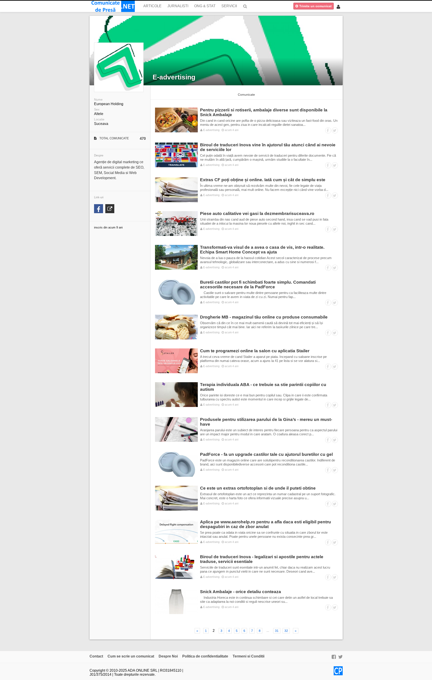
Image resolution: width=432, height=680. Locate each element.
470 (143, 138)
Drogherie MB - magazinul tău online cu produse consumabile (264, 317)
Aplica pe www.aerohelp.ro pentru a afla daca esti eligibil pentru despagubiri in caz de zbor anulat (265, 524)
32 (286, 631)
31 (277, 631)
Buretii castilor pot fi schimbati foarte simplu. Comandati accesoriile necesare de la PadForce (258, 284)
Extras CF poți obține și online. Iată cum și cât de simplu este (262, 179)
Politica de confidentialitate (205, 656)
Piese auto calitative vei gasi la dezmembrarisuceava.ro (257, 213)
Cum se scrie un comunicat (131, 656)
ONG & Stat (205, 6)
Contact (96, 656)
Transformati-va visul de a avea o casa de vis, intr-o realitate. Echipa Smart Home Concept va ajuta (262, 249)
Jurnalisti (177, 6)
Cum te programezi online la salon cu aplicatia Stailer (254, 350)
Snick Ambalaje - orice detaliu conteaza (240, 591)
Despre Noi (168, 656)
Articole (152, 6)
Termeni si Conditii (248, 656)
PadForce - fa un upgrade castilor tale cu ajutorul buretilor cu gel (266, 454)
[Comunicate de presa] (112, 6)
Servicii (229, 6)
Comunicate (246, 94)
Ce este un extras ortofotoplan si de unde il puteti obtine (258, 488)
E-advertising (174, 77)
